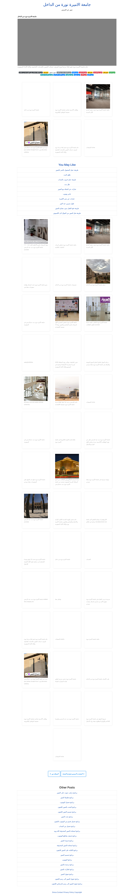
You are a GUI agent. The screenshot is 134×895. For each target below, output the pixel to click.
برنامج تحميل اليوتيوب (67, 802)
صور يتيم (46, 72)
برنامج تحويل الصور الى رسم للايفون (67, 879)
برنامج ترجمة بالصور (67, 865)
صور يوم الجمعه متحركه (46, 75)
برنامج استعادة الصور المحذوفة (67, 845)
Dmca (54, 892)
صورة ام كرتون (82, 72)
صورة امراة (112, 72)
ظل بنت (67, 184)
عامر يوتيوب (67, 194)
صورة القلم (90, 75)
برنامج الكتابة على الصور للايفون (67, 850)
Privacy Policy (68, 892)
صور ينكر (105, 72)
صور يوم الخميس (98, 72)
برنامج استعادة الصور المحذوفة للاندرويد (67, 831)
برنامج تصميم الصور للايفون (67, 812)
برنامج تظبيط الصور (67, 797)
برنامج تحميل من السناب (67, 826)
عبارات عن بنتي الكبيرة (67, 199)
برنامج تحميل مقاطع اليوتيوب (67, 836)
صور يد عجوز (52, 72)
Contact (60, 892)
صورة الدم (83, 75)
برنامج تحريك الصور (67, 841)
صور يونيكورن (69, 75)
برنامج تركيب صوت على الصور (67, 793)
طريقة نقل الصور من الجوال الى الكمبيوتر (67, 213)
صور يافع (90, 72)
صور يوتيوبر (77, 75)
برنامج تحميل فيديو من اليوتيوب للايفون (67, 821)
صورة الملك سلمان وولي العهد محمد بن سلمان (30, 72)
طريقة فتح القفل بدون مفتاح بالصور (67, 208)
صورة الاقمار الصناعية (59, 75)
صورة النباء (75, 72)
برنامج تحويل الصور (67, 874)
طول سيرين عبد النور (67, 204)
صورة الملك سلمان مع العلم (64, 72)
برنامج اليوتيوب (67, 860)
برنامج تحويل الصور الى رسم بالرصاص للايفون (67, 884)
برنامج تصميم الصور (67, 855)
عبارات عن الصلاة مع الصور (67, 189)
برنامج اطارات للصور (67, 869)
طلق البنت (67, 175)
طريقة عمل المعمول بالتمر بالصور (67, 170)
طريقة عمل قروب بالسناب (67, 180)
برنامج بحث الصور (67, 817)
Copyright (78, 892)
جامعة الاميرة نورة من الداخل (67, 4)
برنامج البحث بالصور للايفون (67, 807)
